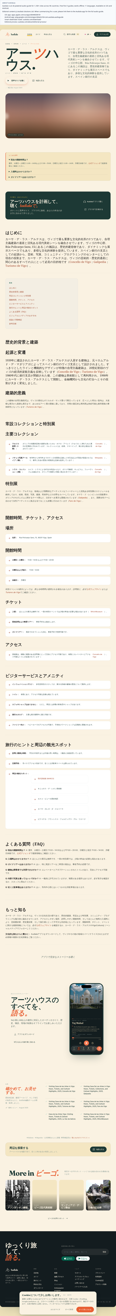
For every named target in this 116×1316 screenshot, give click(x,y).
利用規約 (98, 1277)
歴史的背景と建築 (16, 292)
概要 (55, 1273)
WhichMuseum (96, 612)
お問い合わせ (79, 1283)
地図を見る (40, 80)
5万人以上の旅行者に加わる (24, 1042)
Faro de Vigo (74, 501)
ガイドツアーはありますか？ (23, 177)
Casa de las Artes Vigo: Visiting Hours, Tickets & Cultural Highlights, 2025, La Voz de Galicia (62, 1116)
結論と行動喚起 (15, 319)
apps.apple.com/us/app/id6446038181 (26, 15)
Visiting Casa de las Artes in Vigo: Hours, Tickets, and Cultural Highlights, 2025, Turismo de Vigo (62, 1103)
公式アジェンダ (94, 163)
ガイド (38, 34)
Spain (16, 44)
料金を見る (48, 34)
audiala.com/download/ (32, 19)
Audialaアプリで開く (95, 201)
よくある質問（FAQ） (18, 311)
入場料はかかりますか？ (21, 171)
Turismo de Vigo (16, 266)
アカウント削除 (100, 1284)
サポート (78, 1273)
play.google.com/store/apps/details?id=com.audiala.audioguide (39, 17)
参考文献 (12, 323)
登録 (104, 1252)
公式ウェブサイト (94, 589)
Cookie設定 (99, 1280)
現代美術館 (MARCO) (46, 779)
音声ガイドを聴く (18, 80)
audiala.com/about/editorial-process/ (32, 22)
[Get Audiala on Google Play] (83, 1258)
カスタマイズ (55, 1309)
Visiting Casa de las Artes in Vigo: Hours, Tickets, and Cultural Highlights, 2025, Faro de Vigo (97, 1103)
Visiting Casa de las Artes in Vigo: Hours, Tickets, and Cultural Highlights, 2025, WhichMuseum (97, 1116)
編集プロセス (59, 1277)
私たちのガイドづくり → (80, 1138)
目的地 (29, 34)
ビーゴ (24, 44)
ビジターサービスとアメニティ (22, 304)
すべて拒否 (69, 1309)
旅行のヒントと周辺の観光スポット (23, 307)
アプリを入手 (104, 34)
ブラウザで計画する (95, 209)
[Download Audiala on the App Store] (68, 1258)
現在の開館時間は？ (19, 159)
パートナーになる (81, 1287)
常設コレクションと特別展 (20, 295)
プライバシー (100, 1273)
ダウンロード (38, 1288)
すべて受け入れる (85, 1309)
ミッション (58, 1284)
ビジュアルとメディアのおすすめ (22, 315)
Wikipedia (99, 458)
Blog (56, 1280)
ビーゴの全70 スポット (56, 1218)
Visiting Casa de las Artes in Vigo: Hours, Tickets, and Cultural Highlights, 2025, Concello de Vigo (62, 1088)
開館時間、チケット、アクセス (22, 300)
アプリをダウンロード (26, 1034)
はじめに (12, 288)
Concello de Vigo (80, 262)
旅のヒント (38, 1280)
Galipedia (100, 262)
